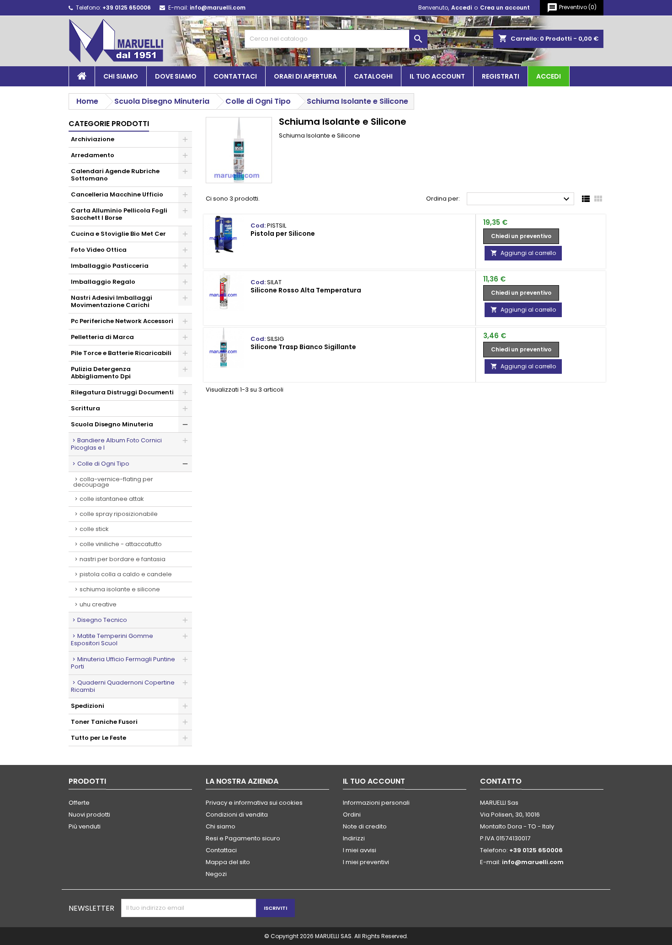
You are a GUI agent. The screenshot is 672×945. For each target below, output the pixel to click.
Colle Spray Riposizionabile (119, 514)
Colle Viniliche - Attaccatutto (121, 544)
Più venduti (85, 826)
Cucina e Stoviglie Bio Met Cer (118, 233)
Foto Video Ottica (99, 249)
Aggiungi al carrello (523, 253)
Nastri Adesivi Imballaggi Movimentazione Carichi (111, 301)
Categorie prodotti (109, 123)
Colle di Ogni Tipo (103, 463)
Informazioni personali (376, 802)
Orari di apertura (305, 76)
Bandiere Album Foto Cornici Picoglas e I (116, 444)
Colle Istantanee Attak (112, 498)
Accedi (461, 7)
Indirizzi (354, 838)
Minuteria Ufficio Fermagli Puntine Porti (123, 663)
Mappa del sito (228, 862)
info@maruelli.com (217, 7)
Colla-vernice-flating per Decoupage (113, 482)
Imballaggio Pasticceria (110, 265)
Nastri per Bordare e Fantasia (122, 559)
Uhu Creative (98, 604)
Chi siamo (120, 76)
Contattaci (235, 76)
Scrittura (85, 408)
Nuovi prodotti (89, 814)
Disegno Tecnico (102, 620)
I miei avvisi (359, 850)
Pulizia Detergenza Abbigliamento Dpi (101, 373)
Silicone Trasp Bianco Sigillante (303, 346)
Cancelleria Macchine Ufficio (117, 194)
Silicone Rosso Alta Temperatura (306, 290)
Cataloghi (373, 76)
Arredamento (92, 155)
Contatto (501, 781)
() (572, 7)
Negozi (216, 874)
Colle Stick (94, 529)
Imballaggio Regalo (103, 281)
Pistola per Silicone (283, 233)
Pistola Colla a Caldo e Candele (126, 574)
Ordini (352, 814)
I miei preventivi (366, 862)
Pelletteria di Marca (102, 337)
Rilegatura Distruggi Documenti (122, 392)
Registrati (500, 76)
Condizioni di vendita (237, 814)
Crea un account (505, 7)
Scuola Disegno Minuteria (112, 424)
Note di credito (365, 826)
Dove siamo (176, 76)
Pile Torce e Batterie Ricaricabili (121, 353)
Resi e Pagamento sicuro (243, 838)
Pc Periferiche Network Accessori (122, 321)
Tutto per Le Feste (98, 737)
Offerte (79, 802)
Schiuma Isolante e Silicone (120, 589)
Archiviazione (92, 139)
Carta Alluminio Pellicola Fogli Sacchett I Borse (119, 214)
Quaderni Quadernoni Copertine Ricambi (123, 686)
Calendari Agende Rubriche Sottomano (115, 175)
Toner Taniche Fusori (104, 721)
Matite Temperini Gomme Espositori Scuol (112, 640)
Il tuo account (437, 76)
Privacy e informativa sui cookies (254, 802)
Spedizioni (87, 705)
